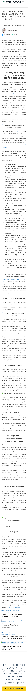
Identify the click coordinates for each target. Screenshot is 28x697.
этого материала (14, 607)
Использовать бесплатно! (14, 689)
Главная (5, 24)
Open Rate (16, 131)
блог (9, 24)
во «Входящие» (14, 94)
